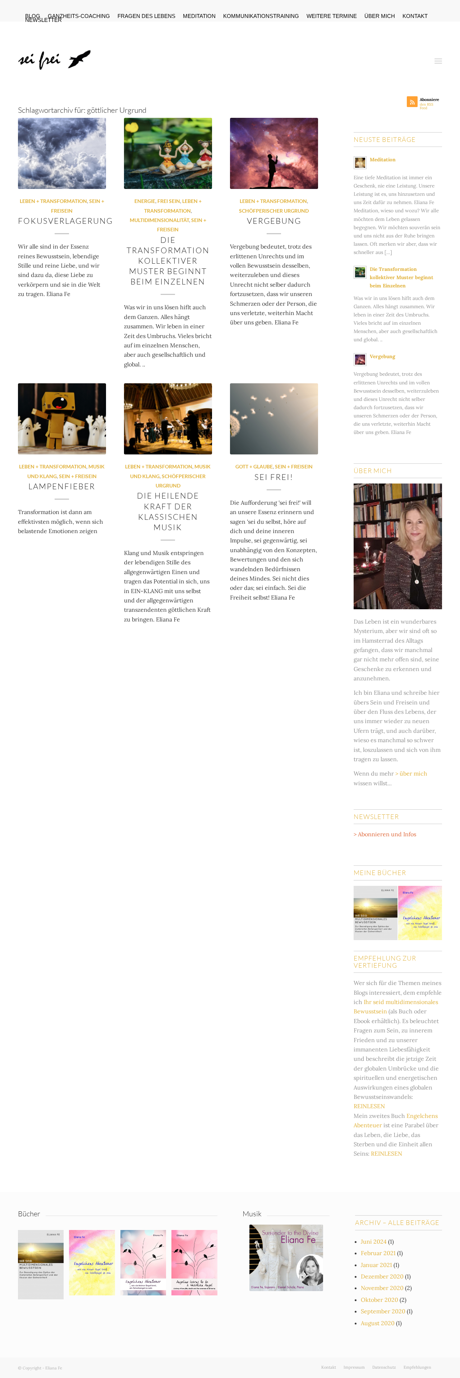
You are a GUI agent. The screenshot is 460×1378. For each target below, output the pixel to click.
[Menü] (438, 55)
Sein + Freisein (78, 476)
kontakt (415, 16)
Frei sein (168, 201)
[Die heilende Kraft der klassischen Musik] (168, 418)
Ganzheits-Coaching (79, 16)
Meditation (383, 159)
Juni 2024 (374, 1241)
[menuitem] (79, 16)
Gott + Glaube (254, 466)
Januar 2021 (376, 1264)
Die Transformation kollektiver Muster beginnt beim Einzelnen (168, 261)
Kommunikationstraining (261, 16)
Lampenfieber (61, 486)
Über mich (379, 16)
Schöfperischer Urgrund (274, 211)
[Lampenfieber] (62, 418)
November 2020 (382, 1287)
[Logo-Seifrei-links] (56, 55)
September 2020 (383, 1311)
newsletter (43, 20)
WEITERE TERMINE (332, 16)
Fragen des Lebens (146, 16)
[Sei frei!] (274, 418)
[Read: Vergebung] (360, 359)
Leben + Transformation (53, 201)
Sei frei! (273, 477)
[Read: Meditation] (360, 162)
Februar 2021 (378, 1253)
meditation (199, 16)
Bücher (29, 1213)
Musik (252, 1213)
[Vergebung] (274, 153)
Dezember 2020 (382, 1276)
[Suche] (420, 55)
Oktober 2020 (379, 1299)
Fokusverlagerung (65, 221)
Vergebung (274, 221)
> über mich (411, 773)
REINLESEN (369, 1106)
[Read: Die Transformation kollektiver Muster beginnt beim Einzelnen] (360, 272)
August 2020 (378, 1323)
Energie (144, 201)
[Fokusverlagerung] (62, 153)
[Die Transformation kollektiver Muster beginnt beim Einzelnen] (168, 153)
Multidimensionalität (159, 220)
